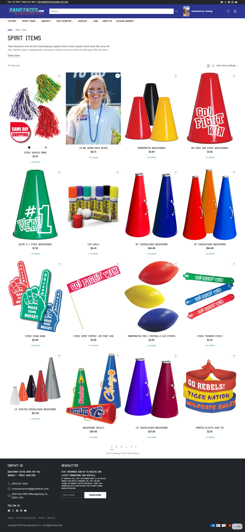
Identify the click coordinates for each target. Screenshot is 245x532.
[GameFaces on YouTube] (236, 3)
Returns (51, 518)
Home (10, 30)
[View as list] (213, 65)
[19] (151, 388)
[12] (35, 379)
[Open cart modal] (234, 11)
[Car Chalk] (93, 205)
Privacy (41, 518)
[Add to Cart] (59, 75)
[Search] (176, 11)
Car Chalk (93, 244)
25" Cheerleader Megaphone (152, 244)
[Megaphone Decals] (93, 388)
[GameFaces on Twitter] (225, 3)
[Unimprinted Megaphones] (151, 108)
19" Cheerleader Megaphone (152, 427)
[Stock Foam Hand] (35, 297)
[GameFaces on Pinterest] (229, 3)
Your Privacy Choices (26, 518)
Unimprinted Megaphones (152, 148)
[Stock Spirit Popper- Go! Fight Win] (93, 297)
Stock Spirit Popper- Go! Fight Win (93, 336)
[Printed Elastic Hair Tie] (209, 388)
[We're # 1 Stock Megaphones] (35, 205)
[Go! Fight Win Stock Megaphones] (209, 108)
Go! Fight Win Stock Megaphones (209, 148)
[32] (209, 205)
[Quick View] (59, 81)
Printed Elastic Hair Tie (210, 427)
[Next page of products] (136, 447)
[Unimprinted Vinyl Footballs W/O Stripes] (151, 297)
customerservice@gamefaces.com (53, 2)
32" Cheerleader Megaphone (210, 244)
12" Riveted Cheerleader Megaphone (35, 409)
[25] (151, 205)
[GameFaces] (26, 11)
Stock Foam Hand (35, 336)
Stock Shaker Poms (35, 152)
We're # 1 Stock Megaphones (35, 244)
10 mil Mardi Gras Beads (93, 148)
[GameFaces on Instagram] (232, 3)
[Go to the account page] (228, 11)
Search (11, 518)
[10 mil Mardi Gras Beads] (93, 108)
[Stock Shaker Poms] (35, 108)
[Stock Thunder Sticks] (209, 297)
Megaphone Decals (93, 427)
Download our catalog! (202, 11)
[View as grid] (208, 65)
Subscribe (95, 495)
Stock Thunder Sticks (209, 336)
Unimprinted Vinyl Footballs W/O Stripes (151, 336)
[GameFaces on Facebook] (221, 3)
